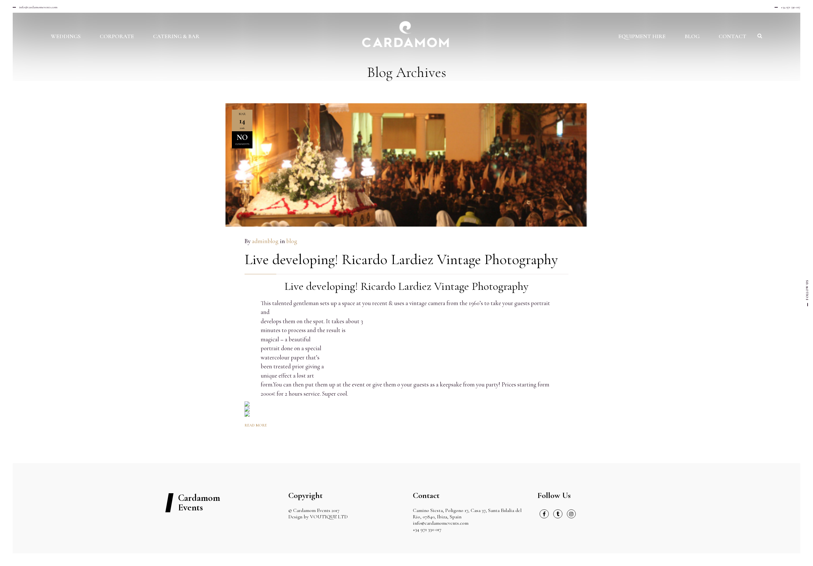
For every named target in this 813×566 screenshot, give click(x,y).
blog (291, 241)
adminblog (265, 241)
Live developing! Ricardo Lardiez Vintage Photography (401, 259)
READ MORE (256, 425)
